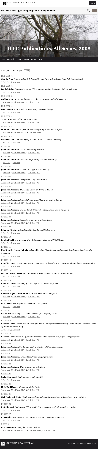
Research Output (23, 59)
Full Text (6, 82)
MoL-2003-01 (6, 76)
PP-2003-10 (6, 237)
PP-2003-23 (6, 374)
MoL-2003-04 (6, 106)
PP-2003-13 (6, 270)
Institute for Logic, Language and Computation (28, 10)
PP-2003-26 (6, 404)
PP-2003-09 (6, 227)
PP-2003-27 (6, 414)
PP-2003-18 (6, 320)
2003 (41, 59)
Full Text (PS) (34, 102)
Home (3, 59)
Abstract (16, 82)
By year (34, 59)
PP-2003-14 (6, 280)
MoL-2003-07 (6, 136)
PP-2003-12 (6, 260)
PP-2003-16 (6, 300)
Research (10, 59)
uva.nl (92, 3)
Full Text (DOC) (19, 132)
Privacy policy (92, 443)
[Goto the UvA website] (21, 4)
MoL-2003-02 (6, 86)
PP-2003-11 (6, 247)
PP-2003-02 (6, 156)
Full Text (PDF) (18, 102)
